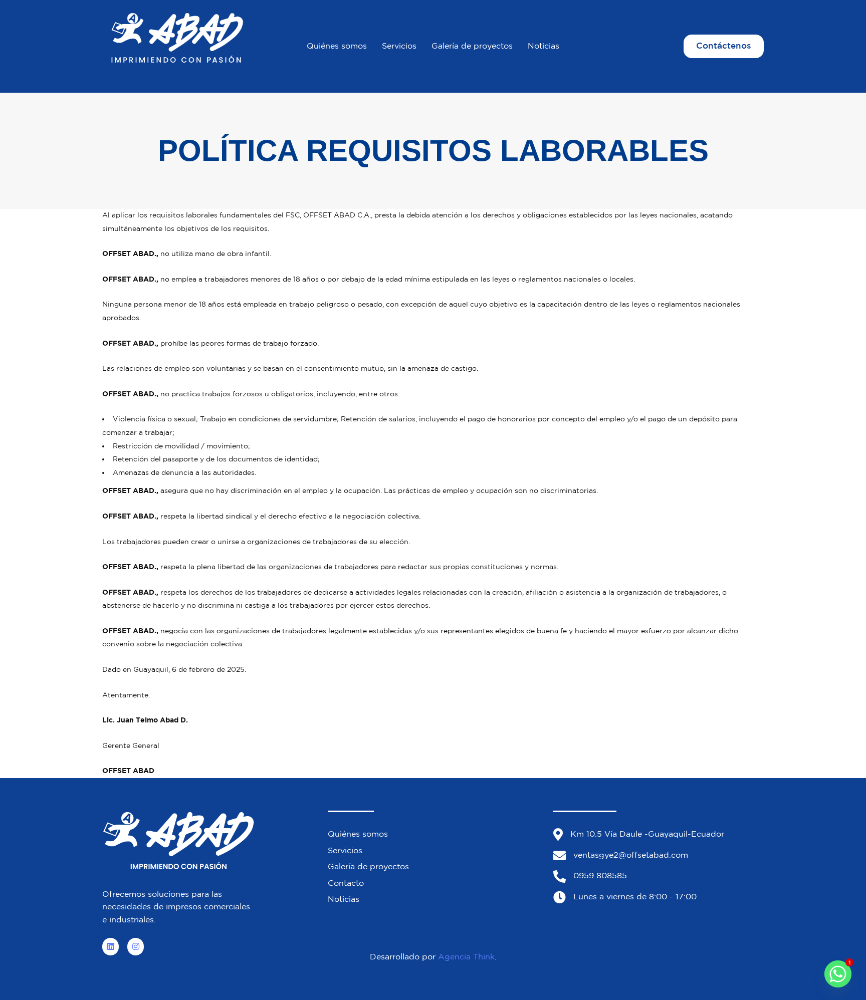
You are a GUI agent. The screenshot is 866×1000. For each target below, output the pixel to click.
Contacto (346, 883)
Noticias (543, 46)
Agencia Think (466, 957)
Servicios (399, 46)
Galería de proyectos (472, 46)
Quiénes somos (337, 46)
